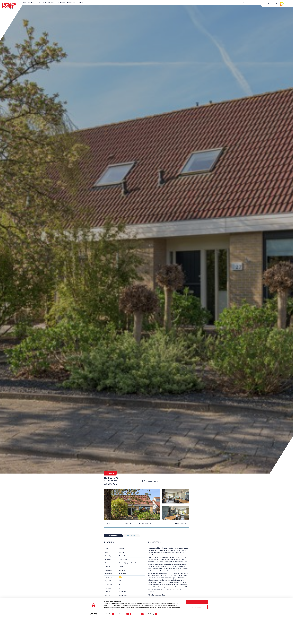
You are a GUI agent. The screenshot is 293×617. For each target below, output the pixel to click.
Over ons (246, 3)
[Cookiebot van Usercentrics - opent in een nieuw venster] (93, 614)
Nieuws (254, 3)
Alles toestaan (196, 602)
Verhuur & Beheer (29, 3)
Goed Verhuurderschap (47, 3)
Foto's (110, 523)
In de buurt (131, 535)
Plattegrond (146, 523)
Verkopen (61, 3)
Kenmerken (113, 535)
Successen (71, 3)
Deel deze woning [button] (151, 481)
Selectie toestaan (196, 607)
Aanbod (80, 3)
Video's (127, 523)
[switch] (128, 614)
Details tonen (165, 614)
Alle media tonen (183, 523)
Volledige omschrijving (156, 595)
